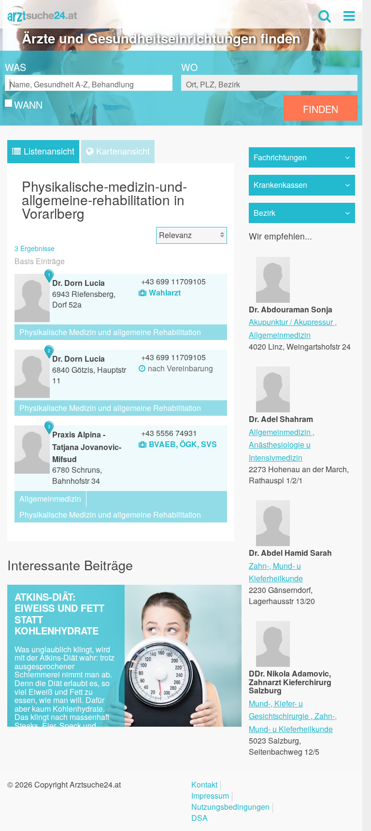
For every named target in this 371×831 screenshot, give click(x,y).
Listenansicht (49, 150)
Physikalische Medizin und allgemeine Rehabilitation (110, 332)
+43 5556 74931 (169, 432)
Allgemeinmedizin (50, 498)
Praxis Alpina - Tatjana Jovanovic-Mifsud (86, 447)
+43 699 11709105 (173, 281)
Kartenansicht (123, 150)
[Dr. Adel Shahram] (273, 409)
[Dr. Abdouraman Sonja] (273, 299)
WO (189, 67)
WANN (28, 105)
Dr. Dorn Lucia (78, 282)
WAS (15, 67)
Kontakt (204, 785)
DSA (199, 818)
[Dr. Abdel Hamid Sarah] (273, 543)
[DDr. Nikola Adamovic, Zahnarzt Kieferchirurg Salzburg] (273, 663)
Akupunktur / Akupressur (291, 321)
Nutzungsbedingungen (230, 807)
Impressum (210, 796)
